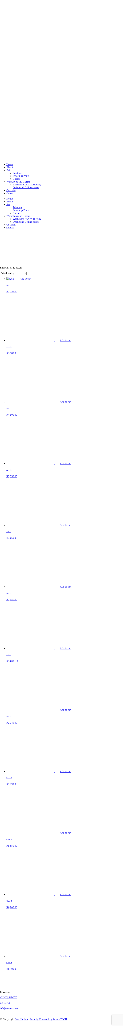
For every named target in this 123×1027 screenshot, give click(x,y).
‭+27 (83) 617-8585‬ (8, 997)
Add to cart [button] (25, 278)
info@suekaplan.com (9, 1008)
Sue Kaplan (21, 1019)
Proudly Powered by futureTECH (48, 1019)
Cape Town (5, 1003)
